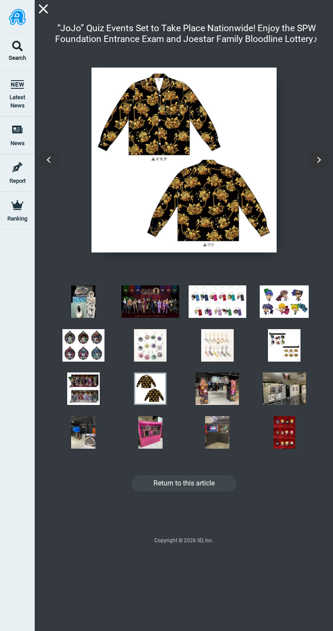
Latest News (17, 101)
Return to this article (184, 483)
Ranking (17, 218)
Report (18, 181)
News (17, 143)
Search (17, 58)
